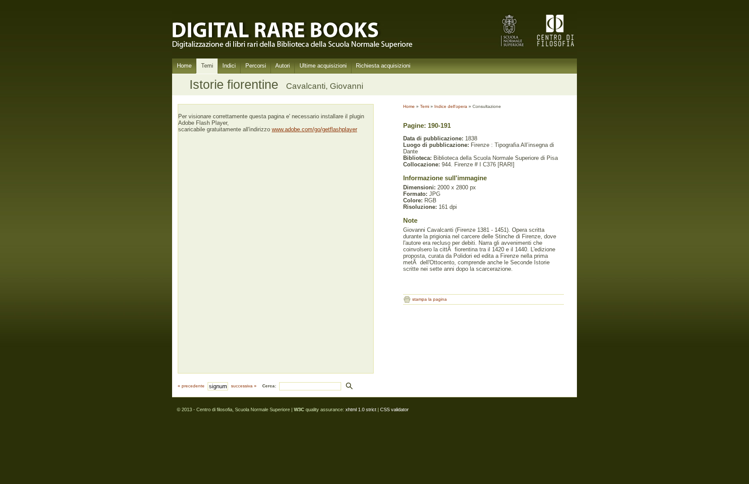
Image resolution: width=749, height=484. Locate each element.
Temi (207, 65)
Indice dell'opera (450, 106)
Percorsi (255, 65)
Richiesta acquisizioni (383, 65)
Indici (229, 65)
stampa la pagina (429, 299)
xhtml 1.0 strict (360, 409)
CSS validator (394, 409)
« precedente (191, 385)
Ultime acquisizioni (323, 65)
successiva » (244, 385)
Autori (282, 65)
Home (184, 65)
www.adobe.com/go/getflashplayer (314, 129)
